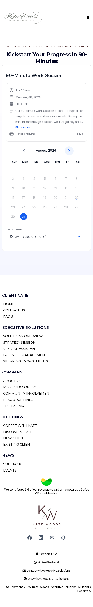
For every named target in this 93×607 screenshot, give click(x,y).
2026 (52, 150)
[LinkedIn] (40, 537)
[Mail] (52, 537)
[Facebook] (29, 537)
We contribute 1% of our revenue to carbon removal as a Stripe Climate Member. (46, 491)
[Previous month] (23, 150)
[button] (87, 17)
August (41, 150)
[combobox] (45, 236)
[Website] (63, 537)
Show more (22, 127)
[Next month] (69, 150)
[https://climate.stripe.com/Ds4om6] (46, 482)
